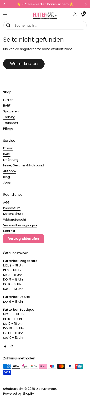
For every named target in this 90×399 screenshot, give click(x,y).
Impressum (12, 208)
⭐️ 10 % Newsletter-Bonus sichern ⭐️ (45, 4)
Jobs (7, 182)
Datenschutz (13, 213)
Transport (10, 122)
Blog (6, 177)
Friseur (8, 148)
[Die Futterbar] (45, 14)
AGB (6, 202)
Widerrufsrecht (14, 219)
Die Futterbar (46, 388)
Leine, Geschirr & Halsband (23, 165)
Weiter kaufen (24, 64)
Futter (8, 100)
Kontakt (9, 231)
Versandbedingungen (20, 225)
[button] (82, 14)
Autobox (9, 171)
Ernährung (10, 159)
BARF (6, 105)
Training (9, 117)
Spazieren (11, 111)
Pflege (8, 128)
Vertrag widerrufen (23, 238)
